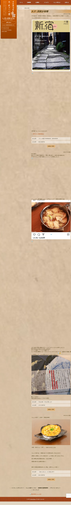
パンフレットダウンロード (17, 487)
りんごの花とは (56, 2)
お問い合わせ (8, 22)
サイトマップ (36, 489)
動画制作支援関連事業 (43, 487)
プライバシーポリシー (55, 487)
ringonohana (33, 499)
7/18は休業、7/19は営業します (42, 401)
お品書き (37, 2)
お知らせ (67, 2)
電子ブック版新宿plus (38, 133)
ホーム (21, 2)
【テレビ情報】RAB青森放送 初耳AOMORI (45, 138)
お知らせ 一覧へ (51, 146)
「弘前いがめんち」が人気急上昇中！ (43, 471)
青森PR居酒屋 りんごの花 (8, 10)
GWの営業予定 (38, 141)
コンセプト (46, 2)
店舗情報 (29, 2)
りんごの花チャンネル (31, 487)
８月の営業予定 (38, 405)
